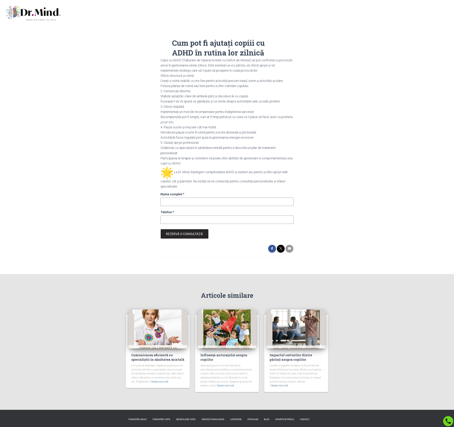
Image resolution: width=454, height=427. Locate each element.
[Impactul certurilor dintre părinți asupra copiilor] (296, 328)
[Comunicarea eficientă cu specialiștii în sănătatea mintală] (158, 328)
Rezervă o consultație (184, 234)
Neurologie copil (186, 419)
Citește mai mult (159, 381)
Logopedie (236, 419)
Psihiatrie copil (161, 419)
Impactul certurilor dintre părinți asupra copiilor (291, 357)
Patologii (253, 419)
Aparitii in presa (284, 419)
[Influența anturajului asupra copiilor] (227, 328)
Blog (266, 419)
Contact (305, 419)
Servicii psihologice (213, 419)
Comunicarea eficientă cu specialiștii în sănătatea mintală (157, 357)
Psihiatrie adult (138, 419)
